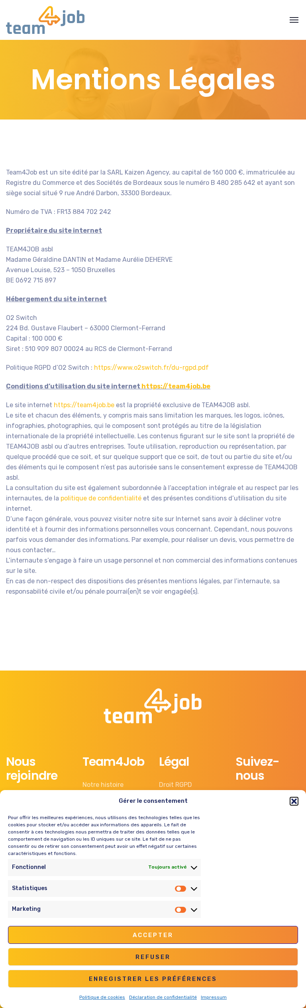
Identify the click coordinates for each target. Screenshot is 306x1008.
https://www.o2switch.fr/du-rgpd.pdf (151, 367)
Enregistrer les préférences (153, 979)
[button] (294, 801)
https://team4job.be (175, 386)
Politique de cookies (102, 997)
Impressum (214, 997)
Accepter (153, 935)
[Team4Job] (45, 20)
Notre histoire (103, 784)
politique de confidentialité (101, 498)
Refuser (153, 957)
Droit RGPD (175, 784)
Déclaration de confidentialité (163, 997)
